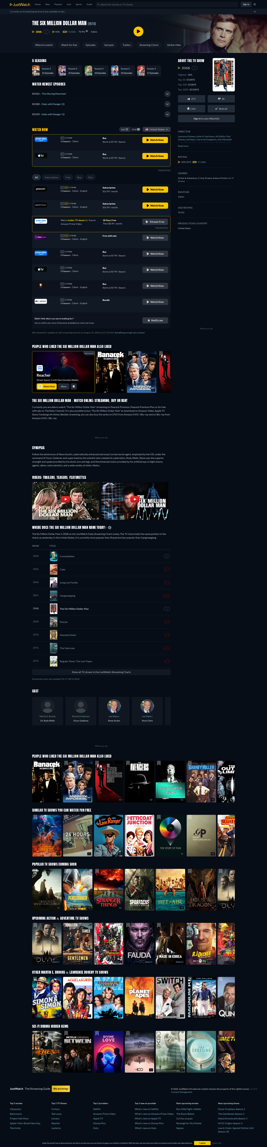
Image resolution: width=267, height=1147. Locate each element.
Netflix (97, 1108)
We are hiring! (60, 1088)
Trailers (127, 44)
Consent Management (181, 1092)
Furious (55, 1108)
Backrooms (16, 1113)
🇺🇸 (155, 129)
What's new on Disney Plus (149, 1123)
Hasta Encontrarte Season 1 (233, 1118)
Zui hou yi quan (184, 1118)
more (63, 386)
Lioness (55, 1118)
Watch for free (69, 44)
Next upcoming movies (187, 1103)
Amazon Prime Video (104, 1113)
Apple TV (98, 1118)
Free (68, 177)
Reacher (55, 1123)
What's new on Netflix (147, 1108)
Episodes (91, 44)
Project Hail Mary (19, 1118)
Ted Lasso (56, 1113)
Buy (79, 177)
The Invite (15, 1127)
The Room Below (185, 1113)
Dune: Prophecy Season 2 (231, 1108)
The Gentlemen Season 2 (231, 1113)
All (36, 177)
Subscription (52, 177)
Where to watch (44, 44)
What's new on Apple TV (148, 1118)
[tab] (101, 94)
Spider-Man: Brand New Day (25, 1123)
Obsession (15, 1108)
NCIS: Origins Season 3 (230, 1123)
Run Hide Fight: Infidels (188, 1108)
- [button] (49, 93)
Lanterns (56, 1127)
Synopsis (109, 44)
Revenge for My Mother (189, 1123)
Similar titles (174, 44)
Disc (90, 177)
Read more (183, 146)
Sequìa (179, 1127)
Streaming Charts (149, 44)
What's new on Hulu (145, 1127)
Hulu (95, 1127)
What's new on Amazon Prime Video (154, 1113)
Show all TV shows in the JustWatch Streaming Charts (101, 672)
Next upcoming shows (228, 1103)
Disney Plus (99, 1123)
